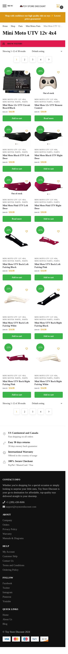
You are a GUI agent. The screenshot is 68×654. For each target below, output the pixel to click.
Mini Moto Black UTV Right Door (48, 157)
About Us (7, 619)
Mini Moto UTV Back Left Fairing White (15, 324)
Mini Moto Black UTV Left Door (16, 157)
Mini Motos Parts (33, 26)
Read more (49, 118)
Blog (5, 624)
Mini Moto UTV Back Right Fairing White (48, 383)
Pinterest (7, 597)
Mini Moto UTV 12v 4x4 (14, 99)
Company (7, 520)
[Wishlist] (26, 72)
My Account (9, 552)
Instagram (7, 592)
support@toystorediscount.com (21, 506)
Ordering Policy (10, 570)
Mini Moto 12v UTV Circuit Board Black (16, 106)
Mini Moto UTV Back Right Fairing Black (48, 324)
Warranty (7, 534)
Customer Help (10, 556)
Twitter (6, 588)
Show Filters (14, 44)
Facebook (7, 583)
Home (5, 26)
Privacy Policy (10, 529)
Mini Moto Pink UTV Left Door (15, 207)
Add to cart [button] (17, 118)
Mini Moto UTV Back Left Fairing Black (15, 265)
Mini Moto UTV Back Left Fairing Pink (47, 265)
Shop (13, 26)
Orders (6, 525)
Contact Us (8, 561)
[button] (59, 6)
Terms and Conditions (13, 565)
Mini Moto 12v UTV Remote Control (48, 106)
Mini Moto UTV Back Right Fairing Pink (16, 383)
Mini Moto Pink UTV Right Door (48, 207)
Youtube (7, 601)
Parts (20, 26)
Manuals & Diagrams (13, 538)
